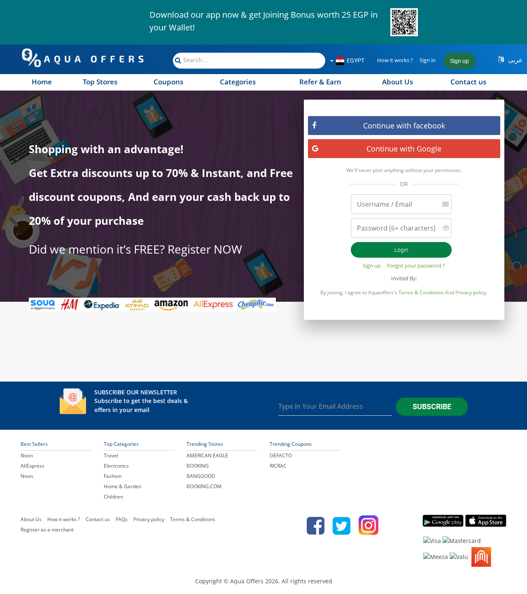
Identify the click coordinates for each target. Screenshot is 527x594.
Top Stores (100, 81)
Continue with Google (403, 149)
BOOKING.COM (204, 486)
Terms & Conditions (421, 292)
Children (113, 496)
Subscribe (432, 406)
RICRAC (278, 465)
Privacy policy (470, 292)
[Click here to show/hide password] (443, 228)
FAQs (122, 519)
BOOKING (198, 465)
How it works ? (395, 60)
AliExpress (32, 465)
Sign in (428, 60)
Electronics (116, 465)
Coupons (168, 81)
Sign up (459, 61)
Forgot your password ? (416, 265)
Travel (111, 455)
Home (42, 81)
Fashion (112, 476)
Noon (27, 455)
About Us (397, 81)
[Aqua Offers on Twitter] (341, 525)
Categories (238, 81)
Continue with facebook (404, 125)
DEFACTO (281, 455)
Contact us (468, 81)
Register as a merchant (47, 529)
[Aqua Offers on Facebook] (313, 525)
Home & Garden (122, 486)
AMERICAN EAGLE (207, 455)
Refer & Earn (320, 81)
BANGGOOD (201, 476)
